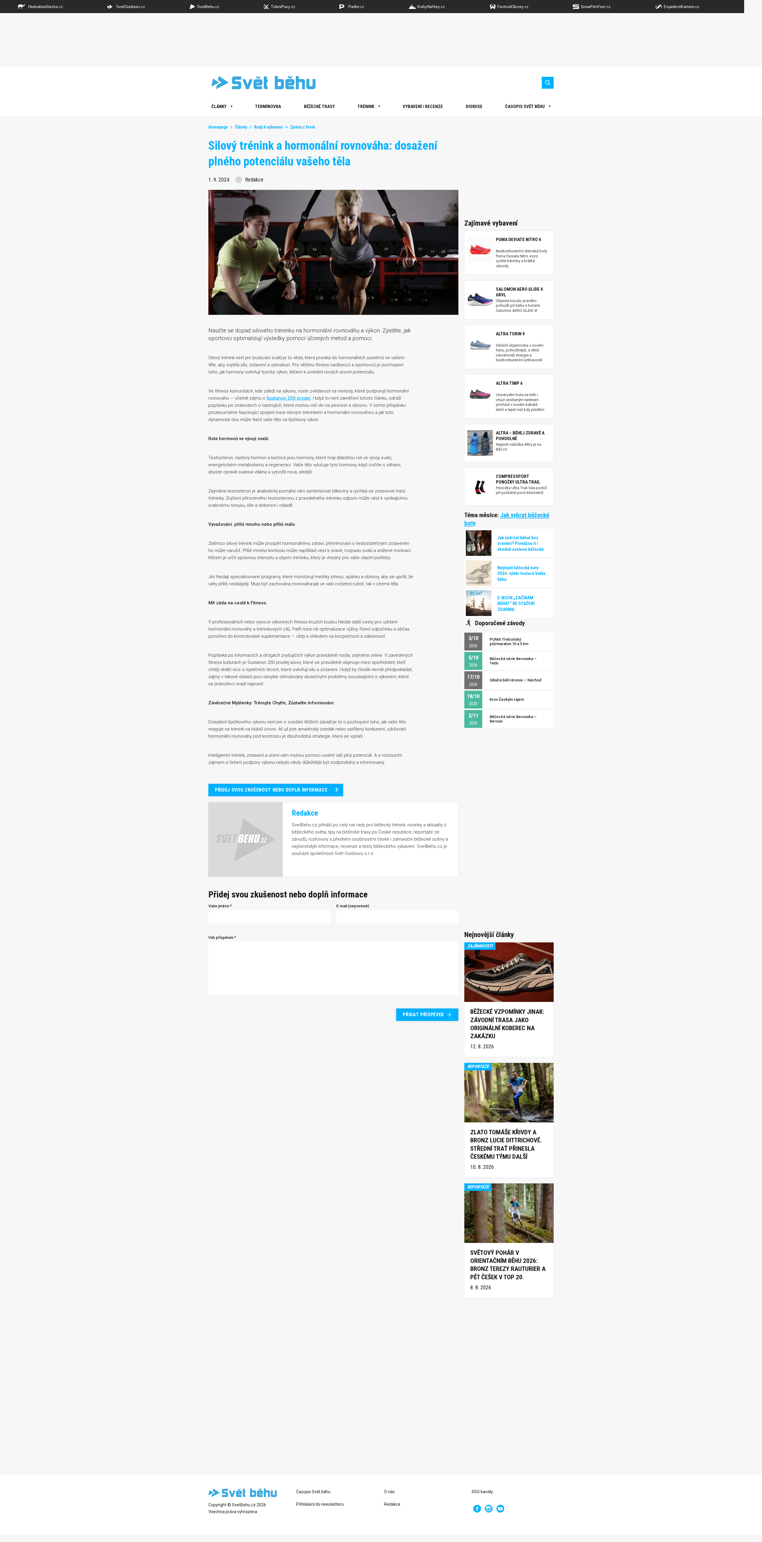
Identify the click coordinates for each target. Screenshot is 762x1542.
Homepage (218, 127)
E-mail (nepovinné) (352, 906)
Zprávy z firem (302, 127)
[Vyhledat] (548, 83)
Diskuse (474, 106)
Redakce (392, 1504)
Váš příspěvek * (222, 937)
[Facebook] (477, 1508)
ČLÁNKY (219, 106)
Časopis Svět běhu (525, 106)
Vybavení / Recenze (423, 106)
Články (241, 127)
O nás (389, 1491)
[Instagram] (488, 1508)
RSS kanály (482, 1491)
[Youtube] (500, 1508)
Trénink (365, 106)
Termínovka (268, 106)
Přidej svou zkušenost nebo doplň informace (271, 790)
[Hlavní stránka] (259, 82)
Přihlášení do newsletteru (320, 1504)
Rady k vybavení (268, 127)
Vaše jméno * (220, 906)
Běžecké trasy (319, 106)
